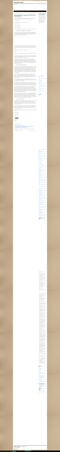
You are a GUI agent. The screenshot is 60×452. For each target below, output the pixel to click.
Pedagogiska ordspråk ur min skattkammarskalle (19, 11)
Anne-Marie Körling (18, 2)
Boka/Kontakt (28, 11)
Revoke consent (13, 451)
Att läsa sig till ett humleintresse (41, 90)
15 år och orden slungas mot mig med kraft (32, 13)
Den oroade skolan (40, 162)
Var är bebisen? (40, 368)
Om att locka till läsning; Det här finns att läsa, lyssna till (21, 127)
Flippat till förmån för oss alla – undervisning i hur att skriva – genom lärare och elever (24, 126)
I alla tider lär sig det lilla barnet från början (18, 13)
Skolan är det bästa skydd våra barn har (42, 179)
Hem (25, 11)
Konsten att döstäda (40, 80)
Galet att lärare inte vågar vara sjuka (42, 214)
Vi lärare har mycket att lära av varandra (42, 215)
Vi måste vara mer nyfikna (41, 163)
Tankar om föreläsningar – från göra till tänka (20, 125)
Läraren (42, 216)
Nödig (39, 369)
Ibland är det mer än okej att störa (41, 75)
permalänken (15, 129)
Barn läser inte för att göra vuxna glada (42, 197)
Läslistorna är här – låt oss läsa (41, 168)
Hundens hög (40, 87)
